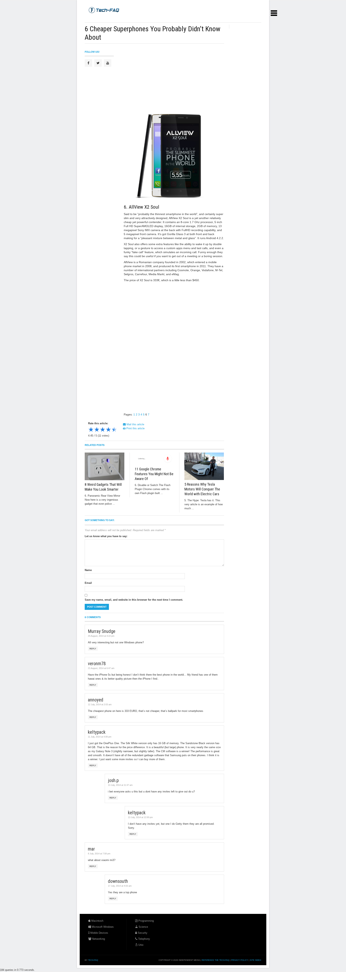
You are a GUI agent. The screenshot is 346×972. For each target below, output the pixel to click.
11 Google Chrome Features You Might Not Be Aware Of (154, 474)
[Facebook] (88, 63)
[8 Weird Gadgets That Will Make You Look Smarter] (105, 466)
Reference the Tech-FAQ (215, 960)
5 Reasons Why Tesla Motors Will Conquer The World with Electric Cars (202, 489)
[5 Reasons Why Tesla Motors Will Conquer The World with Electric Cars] (204, 466)
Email (88, 582)
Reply (93, 649)
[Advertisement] (157, 17)
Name (88, 570)
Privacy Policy (239, 960)
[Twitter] (98, 63)
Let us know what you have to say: (106, 536)
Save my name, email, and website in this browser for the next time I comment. (134, 599)
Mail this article (135, 424)
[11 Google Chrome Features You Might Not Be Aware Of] (154, 459)
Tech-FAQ (93, 960)
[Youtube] (107, 63)
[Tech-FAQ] (104, 9)
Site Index (255, 960)
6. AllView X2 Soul (141, 207)
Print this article (135, 428)
